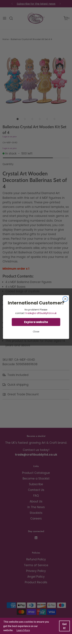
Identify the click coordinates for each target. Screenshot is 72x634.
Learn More (23, 630)
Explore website (36, 322)
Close (36, 331)
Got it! (64, 625)
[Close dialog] (65, 298)
